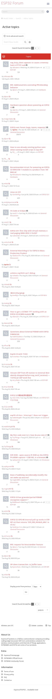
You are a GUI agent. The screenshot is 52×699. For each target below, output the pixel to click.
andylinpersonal (10, 202)
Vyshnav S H (17, 527)
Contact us (8, 680)
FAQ (5, 677)
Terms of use (9, 671)
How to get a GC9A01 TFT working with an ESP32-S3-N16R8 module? (28, 313)
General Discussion (17, 132)
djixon (14, 90)
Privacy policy (9, 674)
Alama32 (15, 317)
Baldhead (16, 502)
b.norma (15, 356)
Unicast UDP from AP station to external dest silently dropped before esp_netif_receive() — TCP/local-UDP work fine (30, 375)
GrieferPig (16, 194)
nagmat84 (16, 480)
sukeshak (16, 236)
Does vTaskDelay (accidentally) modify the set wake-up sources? (28, 476)
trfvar (6, 345)
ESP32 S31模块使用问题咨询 (21, 395)
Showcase (14, 440)
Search (25, 42)
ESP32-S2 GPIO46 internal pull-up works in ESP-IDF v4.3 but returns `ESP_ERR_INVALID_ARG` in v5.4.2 (30, 522)
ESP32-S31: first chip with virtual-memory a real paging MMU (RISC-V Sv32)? (28, 232)
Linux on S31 (15, 192)
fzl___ (14, 152)
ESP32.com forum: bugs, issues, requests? (28, 127)
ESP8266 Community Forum (14, 661)
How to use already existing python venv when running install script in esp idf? (28, 148)
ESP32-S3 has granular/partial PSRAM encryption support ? (26, 498)
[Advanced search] (46, 12)
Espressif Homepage (11, 655)
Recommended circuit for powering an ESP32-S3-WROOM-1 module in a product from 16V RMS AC (30, 169)
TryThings (16, 437)
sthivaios (15, 67)
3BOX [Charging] (17, 293)
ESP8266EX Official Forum (13, 658)
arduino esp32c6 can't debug (22, 273)
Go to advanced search (15, 36)
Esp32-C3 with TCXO (19, 354)
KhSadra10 (16, 174)
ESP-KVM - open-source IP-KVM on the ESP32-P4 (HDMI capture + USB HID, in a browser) (29, 456)
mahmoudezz (17, 336)
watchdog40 (16, 417)
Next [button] (38, 48)
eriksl (6, 183)
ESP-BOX (43, 295)
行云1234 (15, 398)
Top (49, 625)
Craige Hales (8, 119)
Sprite (14, 130)
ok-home (7, 536)
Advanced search (29, 42)
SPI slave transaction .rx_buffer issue (26, 564)
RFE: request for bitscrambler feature (26, 544)
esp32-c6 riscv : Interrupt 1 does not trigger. (29, 415)
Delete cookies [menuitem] (37, 625)
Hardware (42, 90)
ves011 (15, 213)
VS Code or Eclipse (18, 211)
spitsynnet (16, 460)
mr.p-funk (16, 380)
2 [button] (35, 48)
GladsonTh (16, 255)
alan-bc (15, 110)
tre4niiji (15, 295)
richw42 (15, 275)
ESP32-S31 (45, 194)
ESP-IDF (13, 70)
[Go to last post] (11, 76)
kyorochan (16, 567)
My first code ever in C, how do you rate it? (28, 435)
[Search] (43, 12)
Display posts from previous (20, 586)
